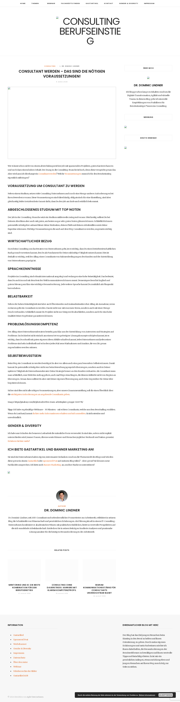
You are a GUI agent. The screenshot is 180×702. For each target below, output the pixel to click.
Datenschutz (19, 657)
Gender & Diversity (128, 3)
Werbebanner (19, 644)
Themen (35, 3)
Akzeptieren (166, 695)
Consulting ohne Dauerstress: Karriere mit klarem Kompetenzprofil (62, 587)
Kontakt (108, 3)
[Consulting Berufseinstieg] (90, 31)
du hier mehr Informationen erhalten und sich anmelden (59, 413)
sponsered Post (50, 461)
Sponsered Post (20, 639)
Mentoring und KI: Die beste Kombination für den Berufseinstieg (24, 587)
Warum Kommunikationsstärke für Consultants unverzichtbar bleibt (99, 588)
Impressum (149, 3)
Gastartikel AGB (20, 675)
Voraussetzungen (73, 174)
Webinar (51, 3)
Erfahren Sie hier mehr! (19, 441)
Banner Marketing (52, 465)
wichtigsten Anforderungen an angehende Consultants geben (40, 394)
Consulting (50, 66)
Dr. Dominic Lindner (70, 66)
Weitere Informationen (147, 695)
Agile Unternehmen (35, 697)
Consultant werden (47, 174)
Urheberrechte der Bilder (25, 671)
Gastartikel (92, 3)
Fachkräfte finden (70, 3)
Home (22, 3)
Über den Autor (20, 662)
